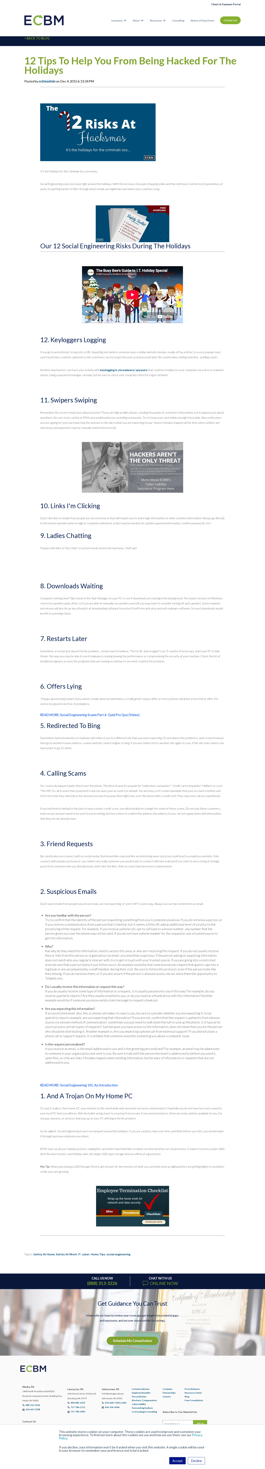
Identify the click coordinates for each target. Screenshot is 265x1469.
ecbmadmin (47, 81)
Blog (187, 1396)
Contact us (230, 20)
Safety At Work (66, 1254)
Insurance (117, 20)
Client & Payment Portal (226, 4)
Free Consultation (194, 1400)
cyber (86, 1254)
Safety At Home (44, 1254)
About (136, 20)
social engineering (118, 1254)
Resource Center (193, 1392)
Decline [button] (196, 1461)
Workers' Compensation (144, 1400)
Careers (167, 1396)
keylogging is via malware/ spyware (123, 370)
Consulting (178, 20)
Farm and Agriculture (142, 1408)
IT (79, 1254)
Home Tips (98, 1254)
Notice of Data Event (202, 20)
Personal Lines (139, 1396)
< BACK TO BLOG (37, 38)
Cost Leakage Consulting (144, 1411)
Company (167, 1389)
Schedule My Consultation (132, 1341)
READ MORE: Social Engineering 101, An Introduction (79, 1085)
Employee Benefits (141, 1392)
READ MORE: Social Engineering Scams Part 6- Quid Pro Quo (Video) (90, 715)
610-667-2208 (33, 1409)
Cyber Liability (139, 1404)
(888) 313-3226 (102, 1283)
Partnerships (169, 1392)
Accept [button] (177, 1461)
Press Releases (192, 1389)
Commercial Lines (140, 1389)
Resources (156, 20)
